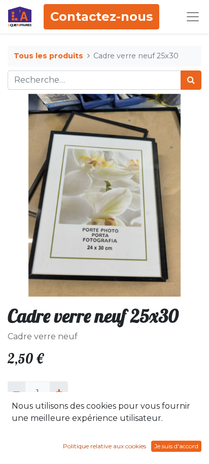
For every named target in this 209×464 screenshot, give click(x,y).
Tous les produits (48, 55)
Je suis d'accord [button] (176, 446)
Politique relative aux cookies (104, 446)
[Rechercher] (191, 80)
